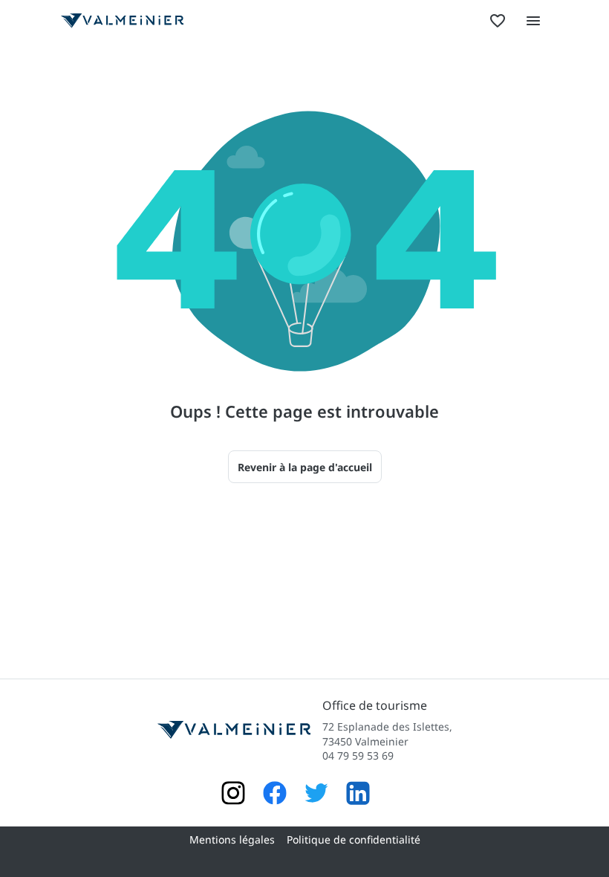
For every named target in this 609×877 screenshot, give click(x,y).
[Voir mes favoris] (497, 21)
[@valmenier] (316, 795)
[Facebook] (275, 795)
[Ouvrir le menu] (533, 21)
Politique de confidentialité (353, 839)
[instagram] (233, 795)
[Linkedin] (358, 795)
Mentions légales (232, 839)
